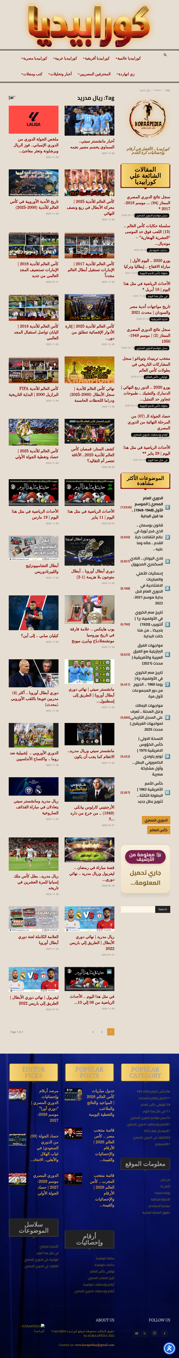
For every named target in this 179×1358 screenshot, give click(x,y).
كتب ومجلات (32, 73)
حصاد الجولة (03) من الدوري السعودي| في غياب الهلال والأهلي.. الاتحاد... (44, 1148)
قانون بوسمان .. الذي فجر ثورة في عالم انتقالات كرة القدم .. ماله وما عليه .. (148, 537)
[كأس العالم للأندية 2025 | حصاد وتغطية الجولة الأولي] (34, 432)
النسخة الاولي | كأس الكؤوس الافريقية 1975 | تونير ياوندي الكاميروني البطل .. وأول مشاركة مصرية (147, 756)
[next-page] (92, 1031)
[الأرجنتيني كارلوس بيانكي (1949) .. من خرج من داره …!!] (89, 789)
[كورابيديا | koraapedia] (89, 26)
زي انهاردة (126, 73)
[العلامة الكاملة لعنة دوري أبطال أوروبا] (34, 918)
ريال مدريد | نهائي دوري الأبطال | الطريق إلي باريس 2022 (92, 943)
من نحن (165, 1180)
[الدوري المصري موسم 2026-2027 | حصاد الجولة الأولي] (17, 1179)
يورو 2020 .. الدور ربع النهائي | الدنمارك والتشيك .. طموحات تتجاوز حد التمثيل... (145, 393)
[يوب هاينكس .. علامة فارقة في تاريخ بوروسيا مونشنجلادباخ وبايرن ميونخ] (89, 609)
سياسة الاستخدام (159, 1206)
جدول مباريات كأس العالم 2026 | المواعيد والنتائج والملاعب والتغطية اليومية (100, 1103)
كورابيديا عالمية (129, 58)
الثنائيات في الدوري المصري (41, 1266)
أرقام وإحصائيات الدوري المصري (150, 435)
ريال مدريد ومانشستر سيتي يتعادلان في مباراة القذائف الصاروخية (36, 807)
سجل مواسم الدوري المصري (151, 216)
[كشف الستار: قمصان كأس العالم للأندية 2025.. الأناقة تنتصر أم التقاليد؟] (89, 431)
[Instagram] (154, 1333)
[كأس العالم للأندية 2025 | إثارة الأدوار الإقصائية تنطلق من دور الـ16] (89, 307)
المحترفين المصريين (95, 73)
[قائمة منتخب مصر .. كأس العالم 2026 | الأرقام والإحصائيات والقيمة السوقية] (73, 1134)
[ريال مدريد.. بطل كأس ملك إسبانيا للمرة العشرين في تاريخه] (34, 854)
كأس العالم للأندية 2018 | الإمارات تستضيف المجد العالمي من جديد (38, 270)
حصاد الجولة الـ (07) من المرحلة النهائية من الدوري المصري (149, 422)
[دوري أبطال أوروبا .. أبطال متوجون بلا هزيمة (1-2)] (89, 551)
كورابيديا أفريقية (97, 58)
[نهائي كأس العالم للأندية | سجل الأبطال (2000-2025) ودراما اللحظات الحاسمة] (89, 369)
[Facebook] (164, 1333)
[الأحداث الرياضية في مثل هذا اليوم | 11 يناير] (89, 492)
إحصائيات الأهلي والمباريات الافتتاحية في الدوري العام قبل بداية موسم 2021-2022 (148, 588)
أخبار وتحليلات (61, 73)
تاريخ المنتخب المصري (101, 1278)
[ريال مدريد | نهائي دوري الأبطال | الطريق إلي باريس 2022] (89, 918)
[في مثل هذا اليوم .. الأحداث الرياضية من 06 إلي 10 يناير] (89, 979)
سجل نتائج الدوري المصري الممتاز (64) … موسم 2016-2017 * (147, 203)
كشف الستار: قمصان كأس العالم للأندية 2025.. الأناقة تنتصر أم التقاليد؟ (92, 455)
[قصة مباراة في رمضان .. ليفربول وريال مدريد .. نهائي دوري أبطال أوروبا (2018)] (89, 849)
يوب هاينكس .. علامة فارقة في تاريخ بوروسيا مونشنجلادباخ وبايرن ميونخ (92, 635)
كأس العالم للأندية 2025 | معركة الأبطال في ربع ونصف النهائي (90, 208)
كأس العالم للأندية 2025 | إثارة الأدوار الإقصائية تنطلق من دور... (89, 332)
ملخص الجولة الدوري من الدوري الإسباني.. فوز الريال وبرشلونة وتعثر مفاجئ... (36, 145)
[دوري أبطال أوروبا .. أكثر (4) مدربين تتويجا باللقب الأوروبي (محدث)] (34, 673)
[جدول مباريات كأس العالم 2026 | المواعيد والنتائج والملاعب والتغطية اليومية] (73, 1094)
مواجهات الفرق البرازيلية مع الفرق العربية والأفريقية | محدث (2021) (147, 654)
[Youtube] (136, 1333)
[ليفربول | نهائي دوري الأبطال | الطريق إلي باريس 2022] (34, 979)
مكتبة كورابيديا (105, 1258)
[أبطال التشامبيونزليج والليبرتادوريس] (34, 548)
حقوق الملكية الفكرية (156, 1212)
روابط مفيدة (162, 1193)
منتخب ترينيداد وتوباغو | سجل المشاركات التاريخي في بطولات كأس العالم (146, 364)
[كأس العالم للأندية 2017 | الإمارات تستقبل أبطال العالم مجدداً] (89, 245)
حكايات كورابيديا (104, 1265)
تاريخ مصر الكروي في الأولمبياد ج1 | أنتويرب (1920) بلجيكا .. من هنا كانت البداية (149, 624)
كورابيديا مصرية (35, 58)
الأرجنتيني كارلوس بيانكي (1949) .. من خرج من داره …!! (92, 813)
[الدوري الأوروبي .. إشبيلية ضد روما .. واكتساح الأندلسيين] (34, 735)
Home (157, 90)
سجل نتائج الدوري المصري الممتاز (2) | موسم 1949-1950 (148, 336)
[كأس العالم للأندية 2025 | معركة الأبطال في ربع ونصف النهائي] (89, 182)
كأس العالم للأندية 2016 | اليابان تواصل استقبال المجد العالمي (36, 332)
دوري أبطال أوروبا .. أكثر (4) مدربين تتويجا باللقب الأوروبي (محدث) (35, 699)
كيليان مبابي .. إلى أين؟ (40, 636)
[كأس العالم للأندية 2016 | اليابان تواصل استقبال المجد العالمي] (34, 307)
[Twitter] (144, 1333)
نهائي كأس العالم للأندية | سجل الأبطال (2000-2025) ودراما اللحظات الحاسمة (92, 395)
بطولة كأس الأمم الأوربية (153, 273)
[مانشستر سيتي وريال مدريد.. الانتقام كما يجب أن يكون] (89, 734)
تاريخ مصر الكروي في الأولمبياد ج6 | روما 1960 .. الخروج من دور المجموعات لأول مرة (147, 684)
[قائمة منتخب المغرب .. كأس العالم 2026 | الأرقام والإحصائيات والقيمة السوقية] (73, 1179)
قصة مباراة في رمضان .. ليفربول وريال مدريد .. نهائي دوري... (91, 874)
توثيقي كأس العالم (156, 377)
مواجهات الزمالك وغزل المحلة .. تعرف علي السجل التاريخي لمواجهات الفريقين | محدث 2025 (146, 717)
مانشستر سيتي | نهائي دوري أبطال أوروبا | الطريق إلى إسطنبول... (91, 695)
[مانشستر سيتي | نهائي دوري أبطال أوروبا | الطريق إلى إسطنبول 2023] (89, 671)
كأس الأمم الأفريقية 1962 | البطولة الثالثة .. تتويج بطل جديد (150, 792)
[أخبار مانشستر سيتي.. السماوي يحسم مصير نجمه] (89, 121)
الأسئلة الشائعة (160, 1199)
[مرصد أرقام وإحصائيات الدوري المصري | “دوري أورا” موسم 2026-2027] (17, 1094)
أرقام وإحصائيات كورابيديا (98, 1284)
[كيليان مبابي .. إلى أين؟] (34, 612)
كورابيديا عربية (66, 58)
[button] (165, 55)
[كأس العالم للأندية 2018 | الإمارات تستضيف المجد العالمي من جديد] (34, 245)
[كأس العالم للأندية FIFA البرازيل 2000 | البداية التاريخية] (34, 369)
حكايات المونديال (158, 250)
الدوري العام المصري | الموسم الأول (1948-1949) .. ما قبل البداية (147, 507)
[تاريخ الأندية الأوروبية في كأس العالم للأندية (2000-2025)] (34, 182)
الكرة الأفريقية (159, 319)
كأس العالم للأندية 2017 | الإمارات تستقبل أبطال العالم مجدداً (91, 270)
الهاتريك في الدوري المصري (41, 1259)
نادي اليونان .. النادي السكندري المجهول (146, 561)
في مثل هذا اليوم (157, 296)
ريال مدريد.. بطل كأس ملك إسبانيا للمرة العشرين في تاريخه (36, 882)
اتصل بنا (165, 1186)
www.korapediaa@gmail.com (94, 1345)
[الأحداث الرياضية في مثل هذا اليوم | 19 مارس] (34, 492)
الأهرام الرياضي (49, 1246)
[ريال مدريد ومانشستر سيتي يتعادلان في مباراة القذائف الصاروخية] (34, 786)
